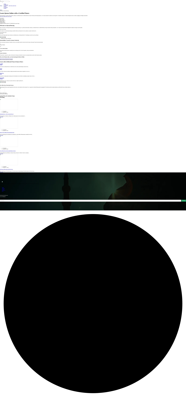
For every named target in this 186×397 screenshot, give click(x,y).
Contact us (3, 190)
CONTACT (6, 5)
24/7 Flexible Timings (2, 78)
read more (1, 116)
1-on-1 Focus (1, 69)
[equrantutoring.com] (1, 5)
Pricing (5, 8)
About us (3, 188)
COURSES (6, 7)
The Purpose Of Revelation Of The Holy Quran (6, 169)
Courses (3, 189)
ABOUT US (6, 4)
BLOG (5, 6)
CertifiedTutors (1, 64)
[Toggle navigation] (2, 2)
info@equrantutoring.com (4, 195)
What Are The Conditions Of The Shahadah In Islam (7, 132)
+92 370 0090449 (2, 196)
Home (3, 187)
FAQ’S (20, 207)
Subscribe (183, 200)
